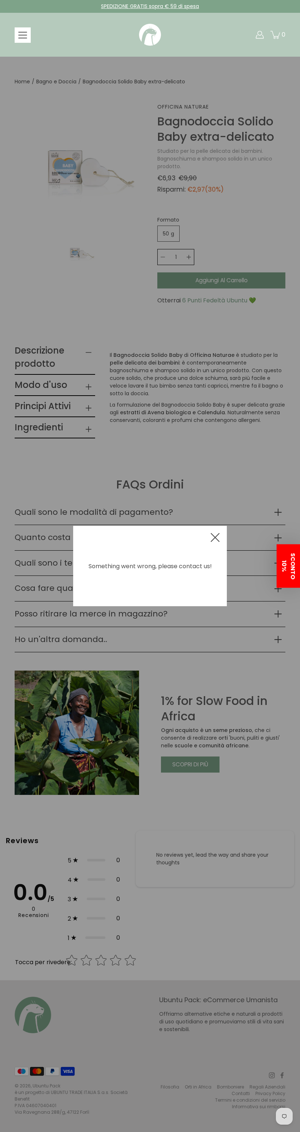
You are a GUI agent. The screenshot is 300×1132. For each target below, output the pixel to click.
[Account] (260, 35)
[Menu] (23, 35)
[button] (288, 566)
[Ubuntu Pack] (150, 34)
